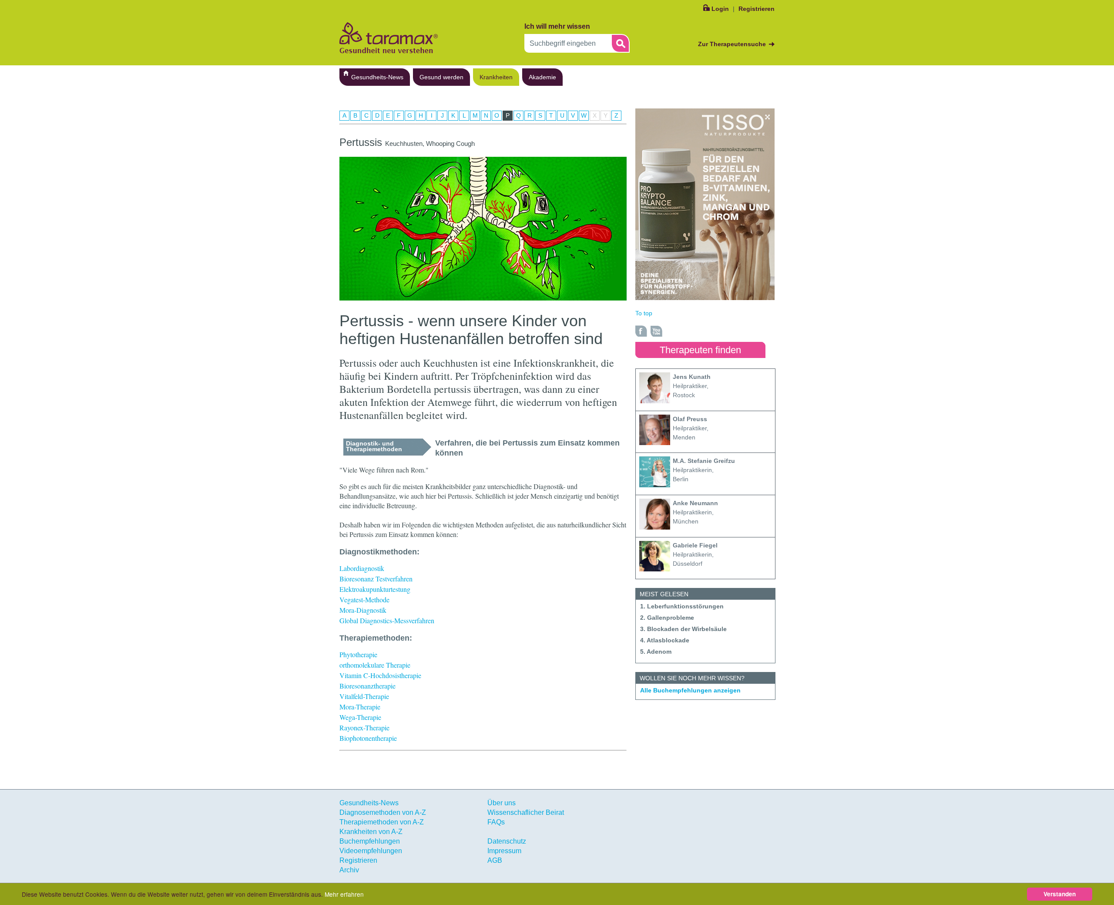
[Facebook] (641, 331)
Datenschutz (506, 841)
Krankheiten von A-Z (371, 831)
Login (720, 8)
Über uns (501, 803)
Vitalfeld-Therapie (364, 696)
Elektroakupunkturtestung (374, 589)
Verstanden (1060, 894)
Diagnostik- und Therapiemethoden (374, 446)
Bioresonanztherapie (367, 685)
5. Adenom (655, 651)
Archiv (349, 870)
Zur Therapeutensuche (732, 44)
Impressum (504, 850)
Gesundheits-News (377, 77)
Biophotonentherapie (368, 738)
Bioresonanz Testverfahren (376, 578)
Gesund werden (441, 77)
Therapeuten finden (700, 349)
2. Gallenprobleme (667, 617)
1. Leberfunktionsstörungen (682, 606)
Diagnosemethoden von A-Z (382, 812)
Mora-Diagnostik (362, 610)
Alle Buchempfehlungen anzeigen (690, 690)
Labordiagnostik (361, 568)
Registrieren (756, 8)
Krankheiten (496, 77)
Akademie (542, 77)
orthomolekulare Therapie (374, 664)
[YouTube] (657, 331)
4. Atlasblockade (664, 640)
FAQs (496, 822)
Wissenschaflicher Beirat (525, 812)
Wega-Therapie (360, 717)
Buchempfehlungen (369, 841)
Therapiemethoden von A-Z (381, 822)
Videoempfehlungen (370, 850)
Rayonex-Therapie (364, 727)
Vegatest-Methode (364, 599)
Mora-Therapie (359, 706)
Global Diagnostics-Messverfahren (386, 620)
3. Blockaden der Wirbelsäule (683, 628)
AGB (494, 860)
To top (643, 313)
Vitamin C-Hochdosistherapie (380, 675)
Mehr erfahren (344, 894)
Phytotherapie (358, 654)
